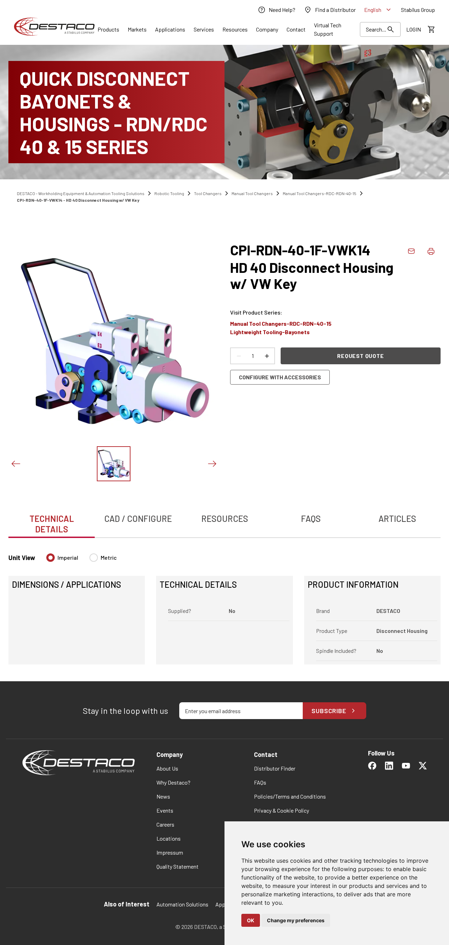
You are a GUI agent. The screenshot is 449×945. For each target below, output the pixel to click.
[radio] (50, 557)
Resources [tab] (224, 518)
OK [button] (250, 920)
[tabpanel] (224, 604)
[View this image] (113, 463)
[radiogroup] (81, 560)
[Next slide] (212, 464)
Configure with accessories (280, 377)
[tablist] (224, 520)
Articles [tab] (397, 518)
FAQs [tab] (311, 518)
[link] (276, 10)
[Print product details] (431, 251)
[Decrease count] (238, 355)
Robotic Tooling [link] (169, 193)
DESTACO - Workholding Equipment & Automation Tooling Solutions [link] (81, 193)
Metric (109, 557)
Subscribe (328, 711)
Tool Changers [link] (208, 193)
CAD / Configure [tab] (138, 518)
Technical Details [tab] (51, 523)
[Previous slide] (15, 464)
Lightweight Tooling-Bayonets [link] (270, 332)
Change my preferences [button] (295, 920)
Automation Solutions (182, 904)
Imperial (68, 557)
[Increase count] (266, 355)
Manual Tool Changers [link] (252, 193)
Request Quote (360, 355)
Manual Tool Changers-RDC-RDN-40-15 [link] (319, 193)
